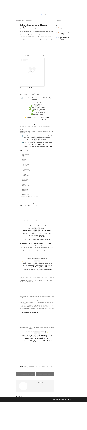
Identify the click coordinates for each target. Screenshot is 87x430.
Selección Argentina (55, 18)
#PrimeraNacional (46, 230)
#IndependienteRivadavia (30, 230)
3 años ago (26, 28)
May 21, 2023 (48, 341)
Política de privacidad (62, 399)
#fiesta (39, 366)
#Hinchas (43, 366)
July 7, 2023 (49, 146)
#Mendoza (25, 367)
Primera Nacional (44, 18)
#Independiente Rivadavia (49, 366)
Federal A (49, 18)
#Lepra (21, 367)
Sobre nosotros (55, 399)
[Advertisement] (43, 6)
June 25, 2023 (48, 239)
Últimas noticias (31, 18)
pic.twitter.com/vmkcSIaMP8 (37, 237)
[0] (57, 28)
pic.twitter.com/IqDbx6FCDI (37, 144)
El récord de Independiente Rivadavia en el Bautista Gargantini (34, 34)
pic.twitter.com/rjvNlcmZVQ (42, 117)
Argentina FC (62, 29)
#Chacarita (25, 366)
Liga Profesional (37, 18)
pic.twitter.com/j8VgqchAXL (39, 266)
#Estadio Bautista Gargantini (32, 366)
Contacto (69, 399)
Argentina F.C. (23, 28)
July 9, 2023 (44, 119)
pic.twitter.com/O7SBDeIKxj (42, 338)
